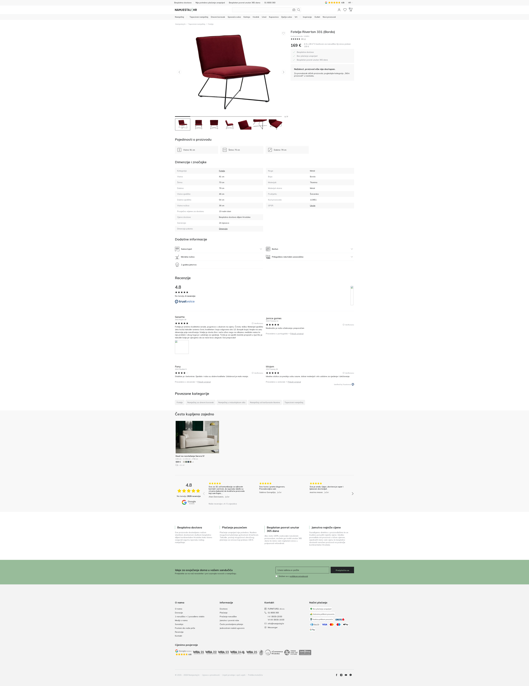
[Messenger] (351, 675)
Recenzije (179, 632)
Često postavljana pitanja (231, 624)
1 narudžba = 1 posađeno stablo (189, 616)
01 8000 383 (273, 612)
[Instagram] (342, 675)
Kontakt (178, 636)
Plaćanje (223, 612)
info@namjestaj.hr (276, 623)
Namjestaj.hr (180, 24)
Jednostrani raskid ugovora (232, 628)
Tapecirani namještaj (196, 24)
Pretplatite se (342, 570)
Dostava (223, 609)
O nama (178, 609)
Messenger (273, 627)
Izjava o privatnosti (211, 675)
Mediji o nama (181, 620)
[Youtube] (347, 675)
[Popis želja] (345, 10)
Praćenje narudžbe (228, 616)
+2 (193, 462)
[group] (228, 491)
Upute (312, 205)
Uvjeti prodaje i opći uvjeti (233, 675)
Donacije (179, 612)
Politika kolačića (255, 675)
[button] (339, 9)
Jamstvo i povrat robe (229, 620)
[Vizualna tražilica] (294, 9)
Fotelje (211, 24)
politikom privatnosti (299, 576)
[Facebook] (337, 675)
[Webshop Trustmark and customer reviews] (305, 652)
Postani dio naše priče (185, 628)
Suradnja (179, 624)
